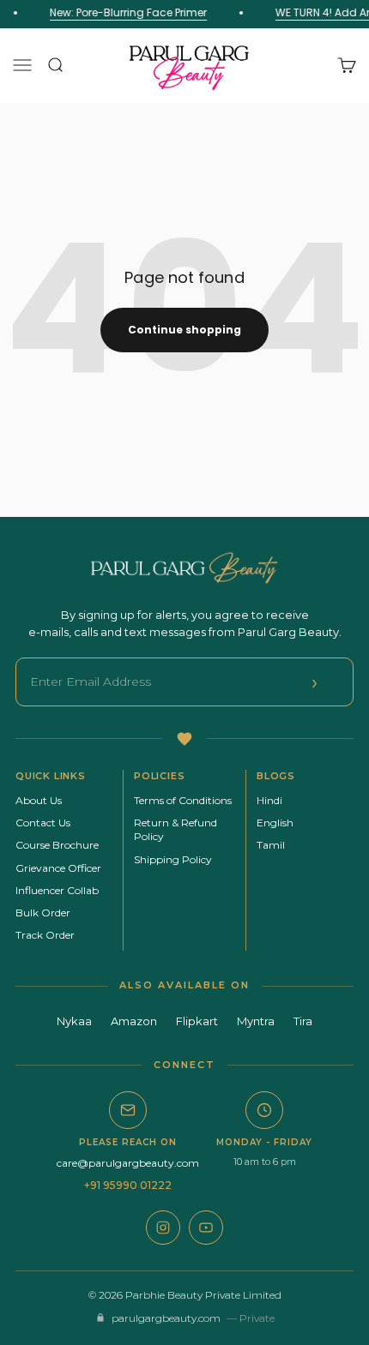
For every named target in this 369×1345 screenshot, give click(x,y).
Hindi (269, 800)
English (275, 822)
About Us (38, 800)
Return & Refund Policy (175, 829)
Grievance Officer (58, 868)
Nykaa (74, 1021)
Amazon (134, 1021)
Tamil (271, 844)
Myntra (256, 1021)
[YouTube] (206, 1227)
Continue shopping (184, 329)
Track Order (45, 934)
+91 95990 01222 (128, 1185)
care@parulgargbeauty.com (128, 1162)
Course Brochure (57, 844)
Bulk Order (42, 912)
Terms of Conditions (183, 800)
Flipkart (197, 1021)
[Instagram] (163, 1227)
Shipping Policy (173, 859)
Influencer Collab (57, 890)
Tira (302, 1021)
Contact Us (42, 822)
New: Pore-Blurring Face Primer (127, 12)
